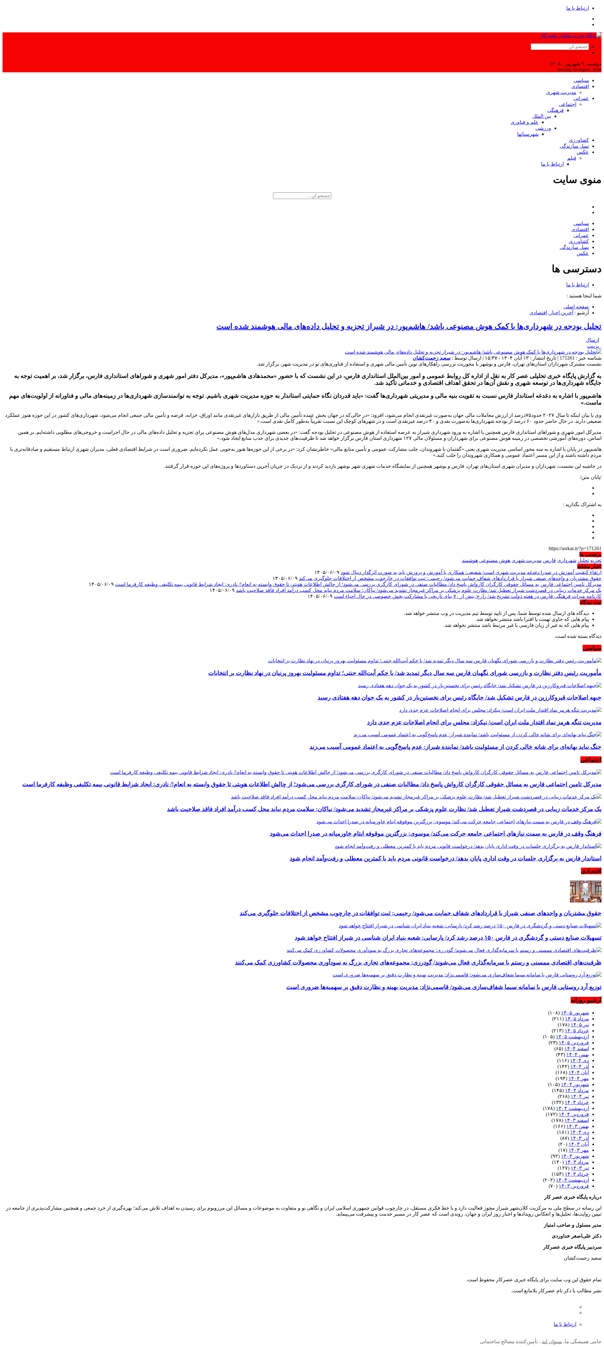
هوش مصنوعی (494, 560)
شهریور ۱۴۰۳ (575, 1156)
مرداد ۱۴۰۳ (577, 1162)
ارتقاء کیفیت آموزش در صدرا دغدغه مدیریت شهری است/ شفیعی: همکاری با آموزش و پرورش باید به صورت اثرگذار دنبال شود (471, 572)
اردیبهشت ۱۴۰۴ (572, 1108)
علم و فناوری (525, 122)
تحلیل (583, 560)
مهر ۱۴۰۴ (578, 1078)
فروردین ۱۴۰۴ (574, 1114)
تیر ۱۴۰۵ (580, 1024)
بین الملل (541, 116)
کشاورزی (579, 140)
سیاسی (581, 80)
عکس (583, 152)
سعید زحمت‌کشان (431, 358)
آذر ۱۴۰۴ (579, 1066)
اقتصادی (580, 86)
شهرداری (566, 560)
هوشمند (470, 560)
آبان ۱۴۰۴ (578, 1072)
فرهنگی (555, 110)
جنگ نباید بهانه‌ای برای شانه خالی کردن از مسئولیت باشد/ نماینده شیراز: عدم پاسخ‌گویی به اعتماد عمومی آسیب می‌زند (455, 746)
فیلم (571, 158)
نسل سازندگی (574, 146)
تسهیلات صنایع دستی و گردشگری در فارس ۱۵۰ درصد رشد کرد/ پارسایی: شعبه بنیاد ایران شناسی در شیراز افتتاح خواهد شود (448, 937)
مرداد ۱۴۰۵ (577, 1018)
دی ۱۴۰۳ (579, 1132)
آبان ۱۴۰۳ (578, 1144)
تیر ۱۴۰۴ (580, 1096)
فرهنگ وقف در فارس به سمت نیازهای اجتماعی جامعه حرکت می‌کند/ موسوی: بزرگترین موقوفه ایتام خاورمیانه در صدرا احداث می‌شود (435, 833)
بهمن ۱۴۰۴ (577, 1054)
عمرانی (581, 98)
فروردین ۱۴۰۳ (574, 1186)
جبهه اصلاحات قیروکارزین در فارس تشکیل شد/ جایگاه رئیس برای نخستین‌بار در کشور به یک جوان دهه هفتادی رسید (459, 697)
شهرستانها (528, 134)
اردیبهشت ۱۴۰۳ (572, 1180)
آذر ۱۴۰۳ (579, 1138)
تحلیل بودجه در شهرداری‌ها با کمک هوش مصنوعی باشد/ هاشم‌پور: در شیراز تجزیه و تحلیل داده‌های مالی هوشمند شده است (408, 326)
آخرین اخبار (561, 312)
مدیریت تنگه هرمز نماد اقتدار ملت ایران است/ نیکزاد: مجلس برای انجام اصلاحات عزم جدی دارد (484, 722)
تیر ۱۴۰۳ (580, 1168)
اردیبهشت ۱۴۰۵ (572, 1036)
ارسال (592, 340)
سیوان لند (552, 1341)
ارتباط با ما (577, 8)
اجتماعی (567, 104)
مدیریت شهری (561, 92)
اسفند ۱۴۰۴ (576, 1048)
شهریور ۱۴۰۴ (575, 1084)
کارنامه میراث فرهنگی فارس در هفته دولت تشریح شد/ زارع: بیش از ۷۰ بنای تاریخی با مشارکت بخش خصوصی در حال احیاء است (467, 596)
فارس (549, 560)
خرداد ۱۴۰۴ (577, 1102)
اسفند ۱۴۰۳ (576, 1120)
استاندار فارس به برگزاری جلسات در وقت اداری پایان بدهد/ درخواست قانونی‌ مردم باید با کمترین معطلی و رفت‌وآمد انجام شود (445, 858)
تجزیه (595, 560)
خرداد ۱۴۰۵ (577, 1030)
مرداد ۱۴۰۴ (577, 1090)
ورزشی (543, 128)
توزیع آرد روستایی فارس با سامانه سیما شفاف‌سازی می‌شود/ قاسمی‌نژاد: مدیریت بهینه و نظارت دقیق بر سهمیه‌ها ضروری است (443, 987)
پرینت (594, 346)
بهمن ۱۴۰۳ (577, 1126)
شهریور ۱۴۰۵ (575, 1012)
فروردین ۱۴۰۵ (574, 1042)
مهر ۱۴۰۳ (578, 1150)
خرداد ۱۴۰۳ (577, 1174)
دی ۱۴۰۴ (579, 1060)
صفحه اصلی (576, 306)
